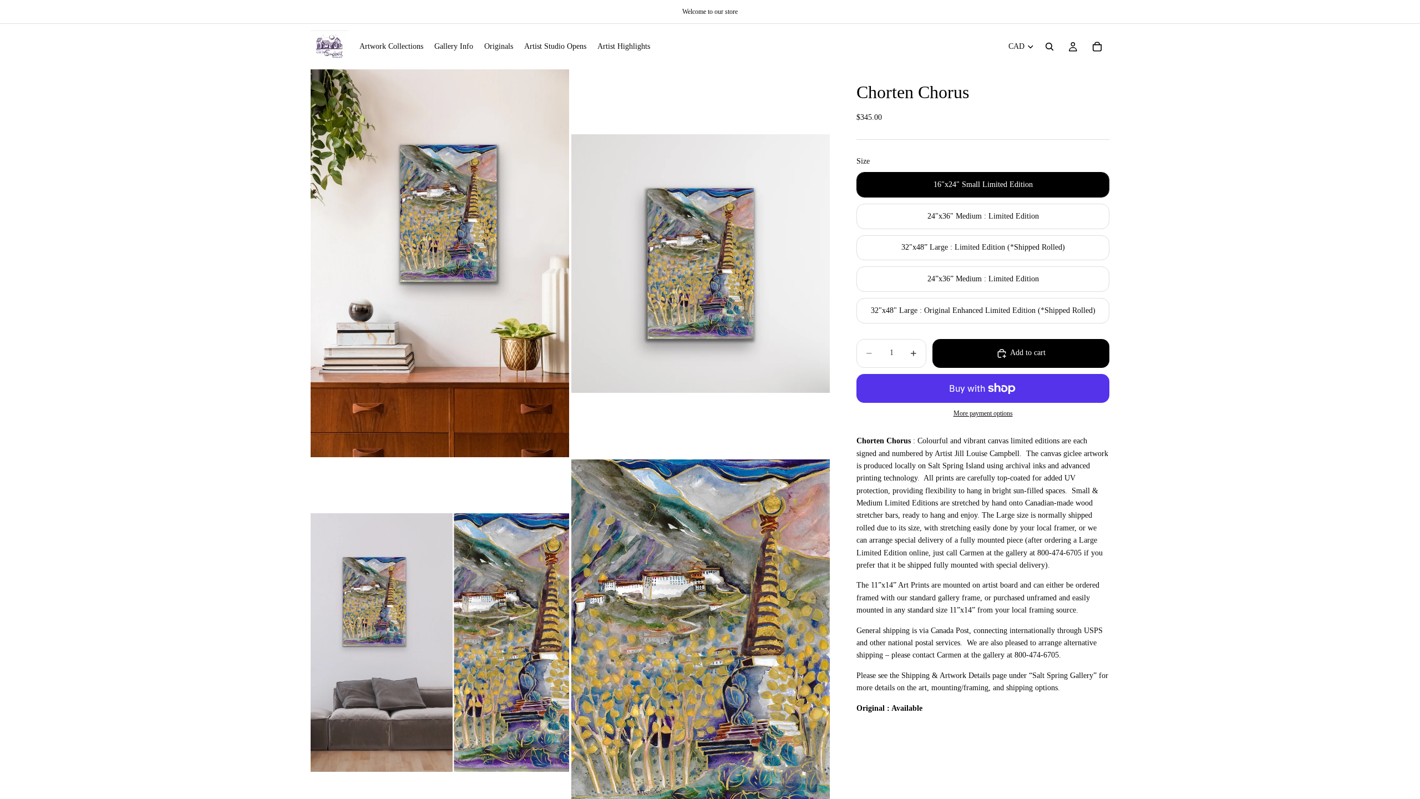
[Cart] (1097, 46)
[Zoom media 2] (700, 263)
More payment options (983, 413)
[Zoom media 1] (440, 263)
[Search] (1049, 46)
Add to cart (1028, 352)
